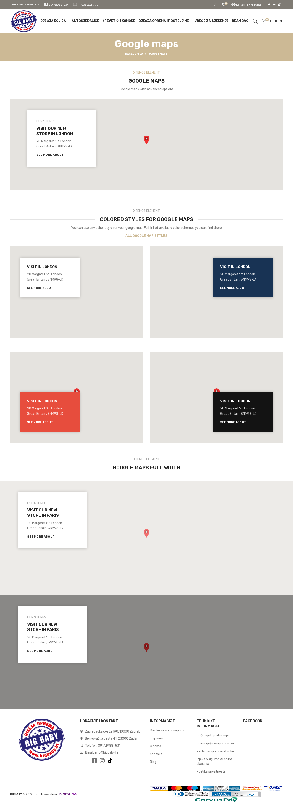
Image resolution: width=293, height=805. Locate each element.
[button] (146, 139)
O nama (155, 746)
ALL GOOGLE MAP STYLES (146, 236)
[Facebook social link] (268, 5)
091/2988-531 (109, 746)
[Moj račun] (216, 4)
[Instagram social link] (274, 5)
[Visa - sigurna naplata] (159, 788)
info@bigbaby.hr (106, 752)
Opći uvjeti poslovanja (213, 735)
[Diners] (190, 794)
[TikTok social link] (279, 5)
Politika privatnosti (211, 771)
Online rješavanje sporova (215, 743)
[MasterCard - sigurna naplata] (176, 788)
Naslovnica (134, 53)
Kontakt (156, 754)
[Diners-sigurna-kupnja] (235, 794)
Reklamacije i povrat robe (215, 751)
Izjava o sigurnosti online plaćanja (215, 761)
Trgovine (156, 738)
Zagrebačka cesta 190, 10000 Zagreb (112, 731)
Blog (153, 762)
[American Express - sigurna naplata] (207, 788)
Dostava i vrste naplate (167, 730)
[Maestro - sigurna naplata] (192, 788)
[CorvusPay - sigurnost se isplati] (216, 800)
